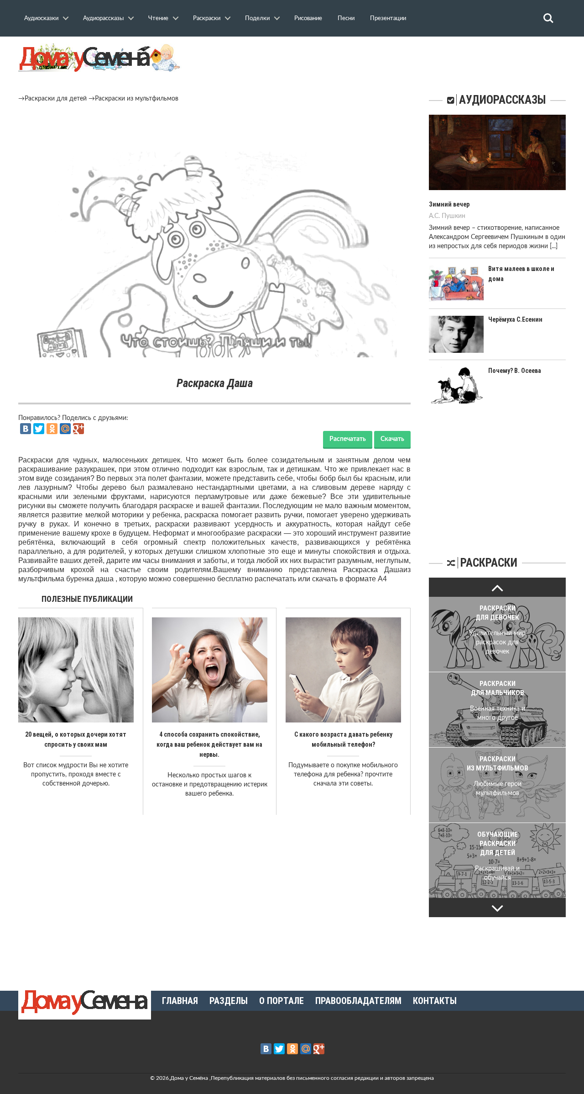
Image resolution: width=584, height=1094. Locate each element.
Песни (346, 18)
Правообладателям (358, 1000)
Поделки (257, 18)
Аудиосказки (41, 18)
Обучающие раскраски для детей (497, 843)
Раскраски (206, 18)
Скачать (392, 439)
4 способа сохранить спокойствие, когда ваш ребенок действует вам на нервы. (209, 744)
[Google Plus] (78, 428)
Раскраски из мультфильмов (136, 99)
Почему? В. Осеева (514, 370)
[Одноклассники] (52, 428)
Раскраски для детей (56, 99)
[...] (554, 246)
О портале (281, 1000)
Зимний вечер (449, 204)
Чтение (158, 18)
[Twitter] (38, 428)
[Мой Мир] (65, 428)
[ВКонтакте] (25, 428)
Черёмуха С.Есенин (515, 319)
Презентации (388, 18)
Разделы (228, 1000)
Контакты (435, 1000)
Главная (180, 1000)
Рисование (308, 18)
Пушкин (453, 216)
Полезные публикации (87, 599)
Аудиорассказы (103, 18)
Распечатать (347, 439)
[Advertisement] (214, 128)
